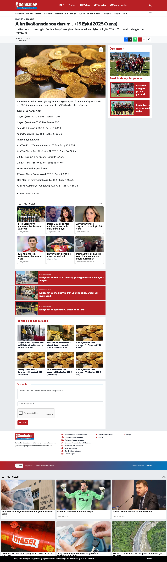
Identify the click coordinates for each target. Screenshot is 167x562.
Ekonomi (48, 13)
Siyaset (38, 13)
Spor (124, 13)
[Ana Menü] (150, 13)
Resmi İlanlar (120, 5)
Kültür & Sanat (94, 13)
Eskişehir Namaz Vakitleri (74, 440)
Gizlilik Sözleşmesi (106, 435)
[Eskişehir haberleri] (26, 5)
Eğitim (81, 13)
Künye (101, 437)
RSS (20, 465)
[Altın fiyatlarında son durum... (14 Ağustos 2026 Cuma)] (89, 333)
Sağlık (117, 13)
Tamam (149, 558)
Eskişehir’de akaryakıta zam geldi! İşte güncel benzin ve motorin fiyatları (30, 345)
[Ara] (150, 5)
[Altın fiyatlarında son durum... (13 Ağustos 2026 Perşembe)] (31, 360)
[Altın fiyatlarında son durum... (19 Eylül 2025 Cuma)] (60, 71)
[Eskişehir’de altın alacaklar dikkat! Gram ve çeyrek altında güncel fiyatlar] (60, 333)
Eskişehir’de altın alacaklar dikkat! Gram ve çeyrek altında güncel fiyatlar (59, 345)
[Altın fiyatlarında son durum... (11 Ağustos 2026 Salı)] (89, 360)
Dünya (73, 13)
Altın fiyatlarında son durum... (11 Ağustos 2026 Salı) (88, 372)
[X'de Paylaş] (130, 39)
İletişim (129, 435)
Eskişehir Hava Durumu (74, 437)
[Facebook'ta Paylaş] (126, 39)
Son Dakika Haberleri (73, 451)
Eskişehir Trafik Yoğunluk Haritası (78, 443)
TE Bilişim (148, 465)
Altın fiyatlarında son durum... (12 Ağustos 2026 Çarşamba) (59, 372)
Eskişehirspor (61, 13)
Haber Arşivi (70, 454)
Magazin (108, 13)
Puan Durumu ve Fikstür (74, 446)
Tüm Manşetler (71, 448)
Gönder (22, 423)
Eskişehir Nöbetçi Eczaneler (76, 435)
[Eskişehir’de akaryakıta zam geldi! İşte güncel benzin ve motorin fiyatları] (31, 333)
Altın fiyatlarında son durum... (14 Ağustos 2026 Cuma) (88, 345)
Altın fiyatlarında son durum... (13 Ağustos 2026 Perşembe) (29, 372)
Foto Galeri (69, 5)
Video (86, 5)
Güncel (29, 13)
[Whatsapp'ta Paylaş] (135, 39)
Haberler (19, 19)
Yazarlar (101, 5)
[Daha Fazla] (140, 39)
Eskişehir (19, 13)
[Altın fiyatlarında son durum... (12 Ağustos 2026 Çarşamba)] (60, 360)
